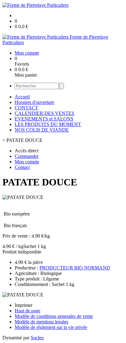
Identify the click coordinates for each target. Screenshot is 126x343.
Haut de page (27, 310)
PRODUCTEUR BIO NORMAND (74, 267)
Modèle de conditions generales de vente (54, 316)
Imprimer (23, 305)
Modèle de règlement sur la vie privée (51, 327)
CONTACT (26, 107)
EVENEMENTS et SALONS (44, 118)
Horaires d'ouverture (34, 102)
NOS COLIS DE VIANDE (42, 129)
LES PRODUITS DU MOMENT (48, 124)
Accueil (22, 96)
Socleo (37, 337)
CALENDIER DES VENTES (44, 113)
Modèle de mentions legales (41, 321)
